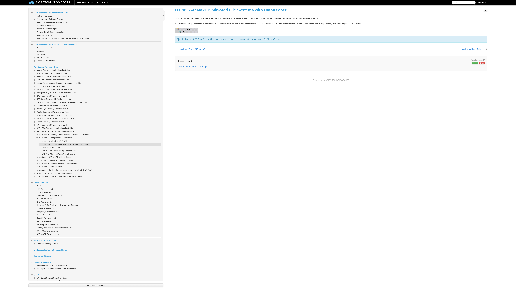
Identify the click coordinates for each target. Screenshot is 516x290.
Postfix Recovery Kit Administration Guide (53, 112)
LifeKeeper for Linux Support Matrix (50, 250)
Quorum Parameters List (46, 215)
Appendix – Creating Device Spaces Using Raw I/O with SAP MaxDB (66, 170)
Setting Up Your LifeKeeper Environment (52, 22)
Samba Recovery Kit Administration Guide (53, 122)
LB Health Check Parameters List (50, 196)
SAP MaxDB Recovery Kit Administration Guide (55, 131)
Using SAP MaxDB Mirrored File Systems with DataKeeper (65, 144)
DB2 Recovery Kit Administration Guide (52, 73)
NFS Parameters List (45, 202)
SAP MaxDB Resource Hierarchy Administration (58, 164)
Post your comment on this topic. (193, 66)
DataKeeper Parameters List (48, 225)
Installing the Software (45, 26)
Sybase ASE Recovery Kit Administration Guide (55, 173)
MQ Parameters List (44, 199)
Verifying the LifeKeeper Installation (50, 32)
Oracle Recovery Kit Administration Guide (53, 106)
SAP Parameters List (45, 221)
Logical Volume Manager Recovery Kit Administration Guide (60, 83)
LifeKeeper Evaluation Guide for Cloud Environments (57, 269)
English (481, 2)
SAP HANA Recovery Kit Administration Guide (55, 128)
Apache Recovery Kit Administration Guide (53, 70)
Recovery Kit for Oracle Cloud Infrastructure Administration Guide (62, 102)
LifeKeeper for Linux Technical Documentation (55, 45)
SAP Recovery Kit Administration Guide (52, 125)
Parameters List (41, 183)
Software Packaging (44, 16)
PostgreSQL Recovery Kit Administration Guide (55, 109)
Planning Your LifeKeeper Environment (52, 19)
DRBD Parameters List (45, 186)
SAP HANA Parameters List (47, 231)
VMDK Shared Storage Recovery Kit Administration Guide (59, 176)
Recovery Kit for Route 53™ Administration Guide (56, 118)
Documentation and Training (47, 48)
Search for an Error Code (45, 240)
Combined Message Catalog (47, 244)
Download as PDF (97, 285)
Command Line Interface (46, 61)
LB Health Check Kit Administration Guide (53, 80)
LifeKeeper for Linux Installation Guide (52, 13)
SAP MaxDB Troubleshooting (50, 167)
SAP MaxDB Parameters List (48, 234)
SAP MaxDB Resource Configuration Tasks (56, 160)
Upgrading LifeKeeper (45, 35)
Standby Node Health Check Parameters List (54, 228)
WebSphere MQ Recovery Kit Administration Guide (56, 93)
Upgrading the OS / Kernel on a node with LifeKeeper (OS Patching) (63, 38)
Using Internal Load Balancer (53, 147)
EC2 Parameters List (45, 189)
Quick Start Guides (42, 275)
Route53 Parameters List (46, 218)
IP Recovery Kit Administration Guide (51, 86)
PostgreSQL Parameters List (48, 212)
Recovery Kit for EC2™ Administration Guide (54, 77)
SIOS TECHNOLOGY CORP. (53, 2)
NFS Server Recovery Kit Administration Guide (55, 99)
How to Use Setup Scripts (47, 29)
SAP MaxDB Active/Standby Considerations (59, 151)
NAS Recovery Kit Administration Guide (52, 96)
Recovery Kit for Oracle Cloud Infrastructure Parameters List (60, 205)
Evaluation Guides (42, 262)
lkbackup (40, 51)
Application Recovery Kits (46, 67)
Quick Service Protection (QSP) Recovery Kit (54, 115)
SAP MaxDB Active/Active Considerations (58, 154)
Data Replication (43, 58)
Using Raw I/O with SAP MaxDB (54, 141)
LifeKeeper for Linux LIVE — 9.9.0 (92, 2)
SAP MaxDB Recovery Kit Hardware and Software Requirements (64, 135)
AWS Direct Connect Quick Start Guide (52, 278)
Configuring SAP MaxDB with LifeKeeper (55, 157)
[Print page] (485, 10)
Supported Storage (42, 256)
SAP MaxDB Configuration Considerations (55, 138)
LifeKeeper (41, 54)
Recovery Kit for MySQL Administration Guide (54, 89)
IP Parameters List (44, 192)
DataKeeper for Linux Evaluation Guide (52, 265)
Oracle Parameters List (46, 208)
